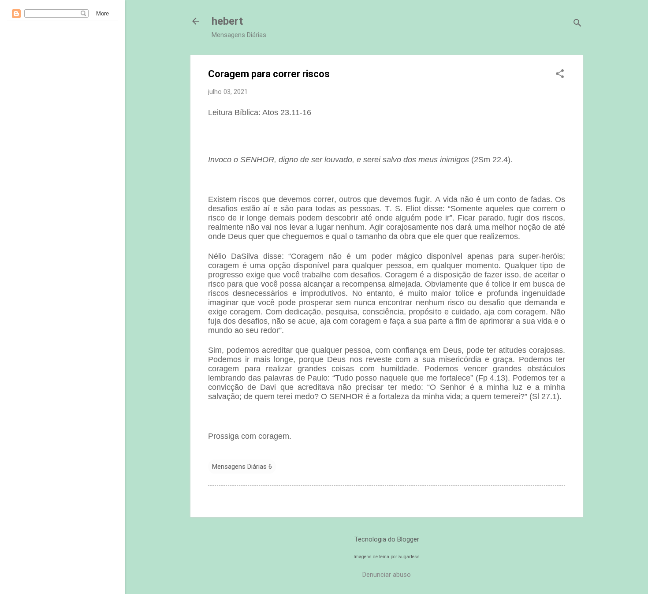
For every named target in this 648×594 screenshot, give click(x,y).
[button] (560, 74)
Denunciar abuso (386, 575)
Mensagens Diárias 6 (242, 467)
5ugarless (409, 557)
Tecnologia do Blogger (386, 539)
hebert (227, 21)
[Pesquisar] (577, 24)
